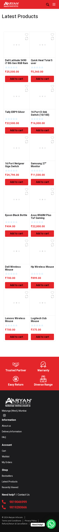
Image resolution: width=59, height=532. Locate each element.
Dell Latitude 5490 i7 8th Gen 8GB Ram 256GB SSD (16, 63)
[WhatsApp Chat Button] (51, 524)
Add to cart (16, 79)
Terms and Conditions (11, 520)
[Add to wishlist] (26, 34)
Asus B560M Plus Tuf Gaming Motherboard (41, 218)
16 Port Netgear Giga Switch (14, 165)
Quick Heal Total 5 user (41, 61)
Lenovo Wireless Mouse (15, 319)
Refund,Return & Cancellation (15, 523)
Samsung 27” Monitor (38, 165)
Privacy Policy (31, 520)
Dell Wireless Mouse (13, 268)
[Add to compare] (26, 38)
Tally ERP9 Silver (15, 112)
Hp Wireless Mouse (42, 267)
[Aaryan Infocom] (11, 4)
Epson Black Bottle (16, 215)
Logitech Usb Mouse (39, 319)
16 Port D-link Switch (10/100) (40, 113)
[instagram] (4, 415)
